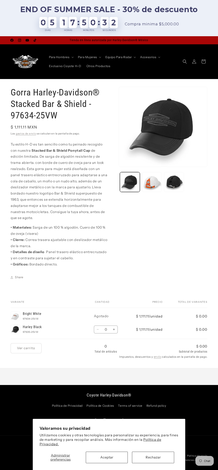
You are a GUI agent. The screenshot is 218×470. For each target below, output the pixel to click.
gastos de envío (26, 133)
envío (157, 356)
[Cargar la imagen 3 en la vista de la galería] (152, 182)
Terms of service (130, 406)
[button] (60, 57)
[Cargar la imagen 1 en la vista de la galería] (130, 182)
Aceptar (106, 457)
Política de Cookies (100, 406)
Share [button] (19, 277)
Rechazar (153, 457)
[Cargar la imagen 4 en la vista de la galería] (174, 182)
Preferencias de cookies (193, 459)
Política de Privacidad (67, 406)
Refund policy (156, 406)
